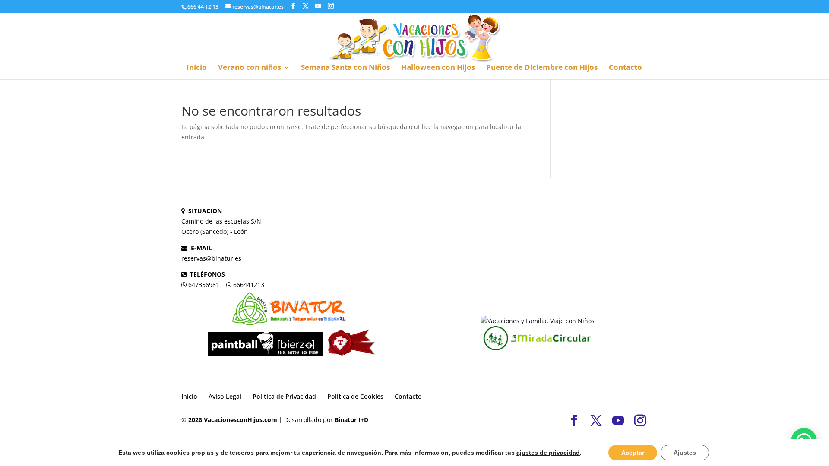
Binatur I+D (351, 420)
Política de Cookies (355, 396)
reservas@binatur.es (211, 258)
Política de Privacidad (284, 396)
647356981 (203, 284)
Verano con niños (249, 68)
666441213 (248, 284)
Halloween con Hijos (438, 68)
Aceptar (632, 452)
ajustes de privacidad (548, 452)
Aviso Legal (225, 396)
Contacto (625, 68)
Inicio (197, 68)
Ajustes (685, 452)
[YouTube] (318, 6)
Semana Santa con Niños (345, 68)
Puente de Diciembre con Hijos (542, 68)
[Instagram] (331, 6)
